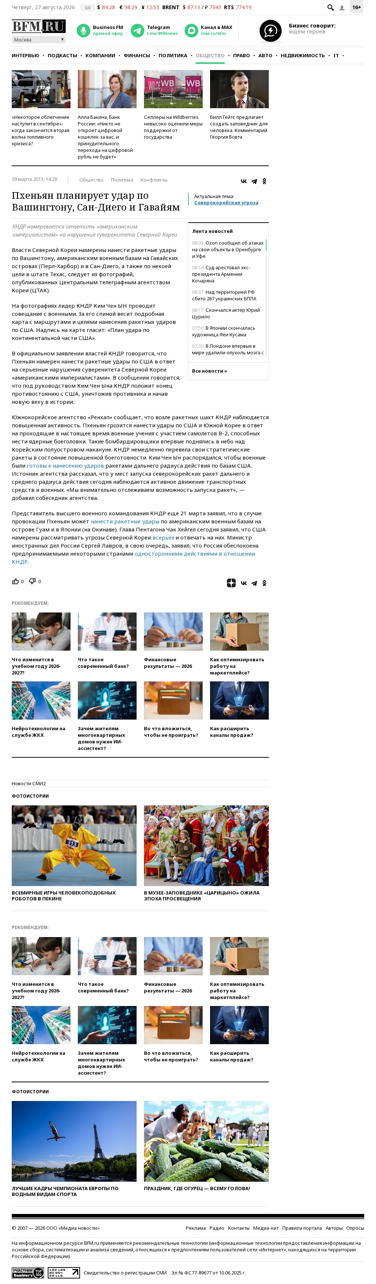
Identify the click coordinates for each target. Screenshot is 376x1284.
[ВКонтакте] (243, 181)
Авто (265, 55)
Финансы (137, 55)
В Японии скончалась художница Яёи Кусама (223, 331)
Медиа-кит (266, 1228)
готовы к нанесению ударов (65, 465)
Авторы (334, 1228)
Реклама (196, 1228)
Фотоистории (30, 796)
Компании (100, 55)
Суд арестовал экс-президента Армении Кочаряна (221, 274)
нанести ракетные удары (125, 521)
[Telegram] (254, 181)
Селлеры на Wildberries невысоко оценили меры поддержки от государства (173, 127)
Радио (217, 1228)
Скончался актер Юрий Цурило (226, 313)
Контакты (239, 1228)
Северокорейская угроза (226, 202)
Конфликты (154, 180)
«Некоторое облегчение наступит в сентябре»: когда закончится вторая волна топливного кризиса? (40, 130)
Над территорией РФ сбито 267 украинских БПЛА (224, 295)
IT (336, 55)
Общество (210, 55)
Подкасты (62, 55)
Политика (173, 55)
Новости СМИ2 (29, 783)
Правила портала (302, 1228)
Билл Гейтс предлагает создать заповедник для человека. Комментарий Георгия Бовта (239, 127)
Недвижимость (303, 55)
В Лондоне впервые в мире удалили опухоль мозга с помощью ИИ (228, 352)
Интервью (25, 55)
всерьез (163, 537)
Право (241, 55)
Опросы (355, 1228)
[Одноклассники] (264, 181)
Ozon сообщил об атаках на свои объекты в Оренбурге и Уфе (228, 249)
